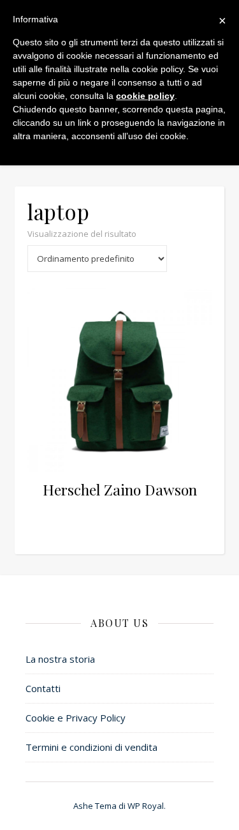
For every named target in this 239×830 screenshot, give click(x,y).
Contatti (43, 688)
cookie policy (145, 96)
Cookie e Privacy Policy (75, 717)
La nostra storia (60, 659)
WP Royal (145, 805)
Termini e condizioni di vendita (91, 747)
